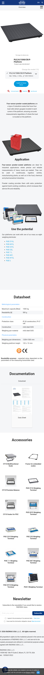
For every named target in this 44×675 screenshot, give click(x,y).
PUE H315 (9, 244)
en (38, 3)
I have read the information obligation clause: (23, 621)
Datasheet (25, 91)
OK (38, 672)
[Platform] (22, 32)
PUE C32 (9, 250)
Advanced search (15, 91)
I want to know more (21, 84)
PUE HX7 (9, 255)
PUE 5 (8, 261)
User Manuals (34, 91)
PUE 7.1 (9, 252)
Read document (36, 621)
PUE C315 (9, 247)
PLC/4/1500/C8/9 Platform (20, 73)
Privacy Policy (30, 672)
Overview (22, 7)
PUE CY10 (9, 241)
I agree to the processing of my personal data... (20, 618)
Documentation (22, 374)
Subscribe (38, 613)
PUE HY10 (10, 258)
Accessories (22, 440)
